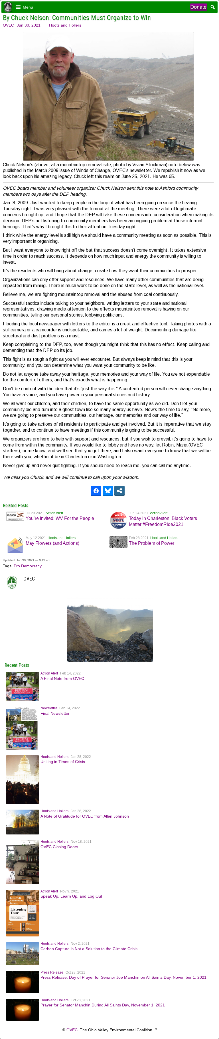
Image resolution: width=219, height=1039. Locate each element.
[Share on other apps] (119, 491)
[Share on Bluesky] (108, 491)
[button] (28, 7)
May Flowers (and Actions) (52, 543)
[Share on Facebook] (96, 491)
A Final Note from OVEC (62, 678)
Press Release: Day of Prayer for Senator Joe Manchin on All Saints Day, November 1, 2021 (123, 977)
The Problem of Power (151, 543)
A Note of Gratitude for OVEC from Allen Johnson (84, 816)
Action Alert (54, 513)
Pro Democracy (28, 566)
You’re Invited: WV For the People (60, 518)
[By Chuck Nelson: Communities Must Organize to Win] (110, 660)
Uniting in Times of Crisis (62, 761)
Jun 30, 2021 (28, 25)
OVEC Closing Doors (59, 846)
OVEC (8, 25)
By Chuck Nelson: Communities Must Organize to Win (77, 18)
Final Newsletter (55, 713)
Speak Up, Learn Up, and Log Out (71, 896)
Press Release (51, 972)
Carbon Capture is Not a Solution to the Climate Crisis (88, 948)
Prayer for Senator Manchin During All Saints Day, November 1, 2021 (102, 1005)
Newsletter (48, 708)
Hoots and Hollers (65, 25)
